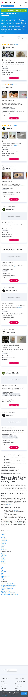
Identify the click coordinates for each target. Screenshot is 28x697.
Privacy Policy (4, 695)
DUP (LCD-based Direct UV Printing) (9, 594)
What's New (18, 690)
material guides (18, 522)
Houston (3, 536)
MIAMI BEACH (4, 549)
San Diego (3, 542)
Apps (16, 688)
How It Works (4, 684)
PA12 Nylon (3, 577)
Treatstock (8, 2)
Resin (2, 574)
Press (2, 690)
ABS (2, 568)
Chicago (3, 534)
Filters (2, 36)
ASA (2, 573)
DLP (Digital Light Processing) (8, 592)
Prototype (3, 554)
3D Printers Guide (19, 684)
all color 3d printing (12, 373)
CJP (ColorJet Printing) (6, 591)
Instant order (14, 77)
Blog (2, 686)
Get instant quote (8, 6)
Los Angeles (4, 540)
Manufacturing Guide (20, 681)
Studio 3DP (10, 415)
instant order (16, 510)
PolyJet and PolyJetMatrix (7, 588)
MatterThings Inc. (12, 290)
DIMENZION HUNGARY (14, 250)
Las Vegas (3, 543)
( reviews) (15, 44)
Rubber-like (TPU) (5, 576)
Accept (24, 694)
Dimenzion (10, 209)
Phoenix (3, 537)
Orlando (3, 545)
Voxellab (9, 128)
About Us (3, 681)
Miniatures (3, 562)
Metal (2, 561)
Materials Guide (18, 686)
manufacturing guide (6, 522)
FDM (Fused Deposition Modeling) (9, 583)
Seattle (2, 546)
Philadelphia (4, 539)
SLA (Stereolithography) (6, 589)
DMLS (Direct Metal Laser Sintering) (9, 585)
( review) (15, 125)
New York (3, 533)
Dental (2, 558)
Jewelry (3, 557)
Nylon (2, 570)
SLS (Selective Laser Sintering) (8, 586)
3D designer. (10, 504)
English (24, 6)
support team (6, 520)
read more (21, 64)
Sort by (18, 36)
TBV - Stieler (10, 332)
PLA (2, 567)
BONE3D (9, 88)
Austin (2, 548)
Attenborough (11, 47)
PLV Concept (10, 169)
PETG (2, 579)
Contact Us (3, 688)
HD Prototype (4, 555)
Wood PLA (3, 571)
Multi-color (3, 560)
